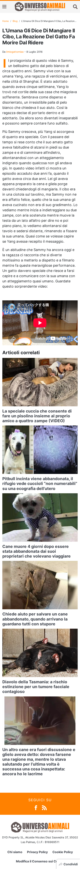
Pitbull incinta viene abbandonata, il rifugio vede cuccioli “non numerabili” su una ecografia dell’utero (39, 483)
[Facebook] (35, 807)
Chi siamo (14, 852)
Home (5, 21)
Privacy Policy (37, 852)
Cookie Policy (62, 852)
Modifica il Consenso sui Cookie (40, 861)
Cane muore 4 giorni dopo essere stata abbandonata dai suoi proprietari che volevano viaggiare (36, 551)
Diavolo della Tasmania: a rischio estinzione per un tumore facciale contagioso (35, 686)
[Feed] (44, 807)
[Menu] (4, 7)
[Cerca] (75, 6)
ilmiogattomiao (15, 51)
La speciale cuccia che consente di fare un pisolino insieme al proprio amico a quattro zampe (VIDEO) (37, 416)
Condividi (70, 864)
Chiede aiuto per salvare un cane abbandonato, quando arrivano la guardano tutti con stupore (35, 619)
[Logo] (40, 6)
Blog (15, 21)
